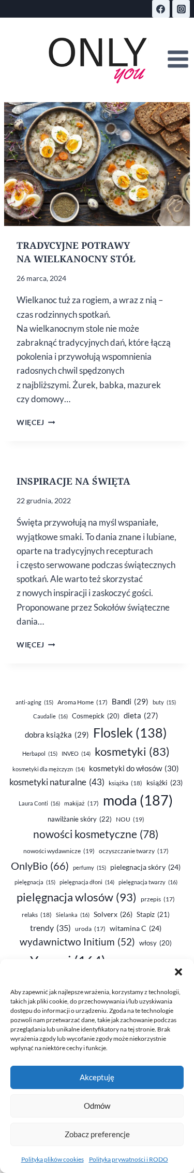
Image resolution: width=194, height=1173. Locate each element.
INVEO (76, 753)
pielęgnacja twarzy (147, 882)
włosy (155, 943)
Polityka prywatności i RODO (128, 1159)
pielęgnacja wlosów (77, 897)
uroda (90, 928)
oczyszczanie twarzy (134, 851)
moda (138, 800)
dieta (141, 715)
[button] (178, 972)
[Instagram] (181, 9)
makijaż (81, 803)
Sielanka (72, 914)
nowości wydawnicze (59, 851)
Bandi (130, 701)
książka (125, 783)
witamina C (135, 928)
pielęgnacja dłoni (86, 882)
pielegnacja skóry (145, 867)
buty (164, 702)
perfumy (89, 867)
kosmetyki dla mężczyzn (48, 769)
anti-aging (34, 702)
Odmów (97, 1105)
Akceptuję (97, 1077)
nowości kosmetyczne (95, 834)
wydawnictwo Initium (77, 942)
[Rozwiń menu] (177, 59)
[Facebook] (161, 9)
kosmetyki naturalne (57, 781)
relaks (37, 914)
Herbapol (39, 753)
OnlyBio (40, 865)
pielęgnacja (34, 882)
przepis (158, 899)
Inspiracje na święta (73, 481)
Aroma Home (82, 702)
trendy (50, 927)
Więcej (36, 422)
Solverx (113, 914)
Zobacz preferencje (97, 1134)
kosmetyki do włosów (134, 768)
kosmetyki (132, 751)
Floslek (130, 732)
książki (164, 783)
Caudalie (50, 716)
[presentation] (97, 164)
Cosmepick (96, 716)
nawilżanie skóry (80, 819)
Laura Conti (39, 803)
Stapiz (153, 914)
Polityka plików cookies (52, 1159)
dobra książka (57, 734)
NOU (130, 819)
